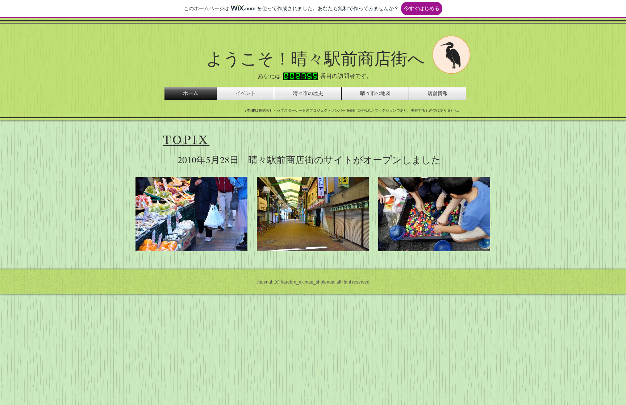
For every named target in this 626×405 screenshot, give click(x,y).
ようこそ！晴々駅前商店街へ (315, 58)
